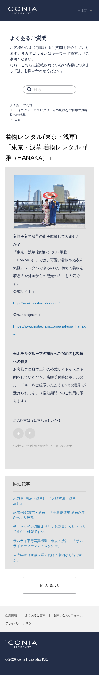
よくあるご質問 (21, 105)
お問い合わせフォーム (68, 615)
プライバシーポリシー (19, 623)
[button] (18, 433)
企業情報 (11, 615)
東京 (18, 120)
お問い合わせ (49, 585)
